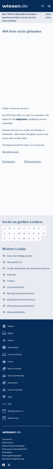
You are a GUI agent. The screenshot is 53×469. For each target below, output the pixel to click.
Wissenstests (32, 161)
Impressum (7, 439)
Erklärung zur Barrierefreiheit (14, 449)
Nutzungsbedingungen (11, 455)
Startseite (9, 161)
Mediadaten (7, 452)
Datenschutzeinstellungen (13, 446)
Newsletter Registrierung (13, 459)
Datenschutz (7, 442)
